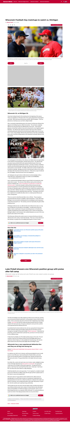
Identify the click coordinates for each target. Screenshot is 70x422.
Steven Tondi (10, 22)
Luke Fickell (14, 322)
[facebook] (63, 1)
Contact (34, 411)
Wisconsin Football (15, 403)
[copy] (14, 25)
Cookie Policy (47, 413)
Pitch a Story (10, 413)
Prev (11, 63)
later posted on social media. (28, 363)
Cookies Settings (36, 415)
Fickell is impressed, (32, 331)
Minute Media (7, 418)
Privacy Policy (25, 413)
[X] (61, 1)
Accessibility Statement (12, 415)
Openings (24, 411)
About (8, 411)
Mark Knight (10, 276)
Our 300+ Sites (47, 411)
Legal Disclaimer (59, 413)
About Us (15, 1)
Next (41, 63)
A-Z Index (24, 415)
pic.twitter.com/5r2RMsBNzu (32, 176)
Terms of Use (36, 413)
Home (9, 403)
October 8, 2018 (21, 178)
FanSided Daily (58, 411)
